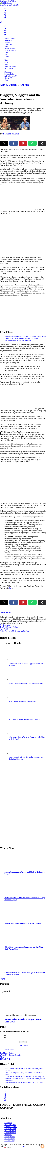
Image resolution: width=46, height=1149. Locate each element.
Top (1, 1053)
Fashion (7, 42)
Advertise (7, 5)
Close (2, 1057)
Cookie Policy (9, 1139)
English (8, 1147)
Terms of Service (10, 1133)
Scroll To (5, 1059)
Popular (12, 1055)
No (5, 1038)
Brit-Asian (8, 40)
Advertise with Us (10, 76)
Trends (6, 56)
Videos (13, 1)
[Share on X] (4, 143)
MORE (2, 979)
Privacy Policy (9, 74)
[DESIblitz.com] (6, 3)
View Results (23, 1045)
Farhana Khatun (11, 134)
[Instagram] (5, 15)
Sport (6, 52)
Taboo (6, 54)
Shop (2, 5)
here (10, 588)
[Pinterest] (5, 13)
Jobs (5, 1)
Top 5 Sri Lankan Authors (9, 627)
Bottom (11, 1053)
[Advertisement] (23, 235)
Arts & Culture (9, 38)
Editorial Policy (9, 1141)
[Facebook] (4, 9)
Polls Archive (9, 1049)
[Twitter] (5, 11)
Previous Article (5, 625)
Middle (5, 1053)
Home (6, 60)
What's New (4, 1055)
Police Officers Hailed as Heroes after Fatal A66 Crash (23, 1083)
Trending (18, 1055)
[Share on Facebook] (13, 143)
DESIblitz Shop (10, 1125)
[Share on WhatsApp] (32, 143)
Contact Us (15, 5)
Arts (9, 1)
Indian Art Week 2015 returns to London (14, 631)
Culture (24, 84)
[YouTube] (5, 17)
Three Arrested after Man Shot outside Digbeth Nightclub (24, 1077)
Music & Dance (10, 50)
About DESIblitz (10, 66)
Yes (5, 1035)
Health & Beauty (10, 48)
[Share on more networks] (42, 143)
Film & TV (8, 44)
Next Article (4, 629)
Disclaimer (8, 72)
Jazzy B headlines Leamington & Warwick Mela (22, 923)
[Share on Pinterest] (23, 143)
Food (6, 46)
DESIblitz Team (10, 68)
